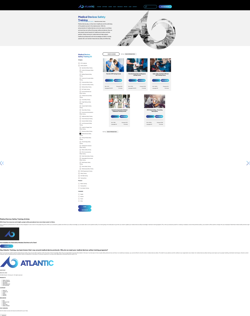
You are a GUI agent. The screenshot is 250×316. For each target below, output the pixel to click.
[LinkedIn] (1, 313)
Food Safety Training (86, 99)
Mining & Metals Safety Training (85, 138)
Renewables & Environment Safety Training (86, 159)
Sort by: (122, 54)
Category (80, 59)
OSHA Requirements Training (86, 171)
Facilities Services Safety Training (85, 96)
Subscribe (4, 315)
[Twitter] (4, 313)
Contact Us (5, 291)
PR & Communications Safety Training (85, 152)
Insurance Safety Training (87, 121)
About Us (5, 290)
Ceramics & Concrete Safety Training (86, 79)
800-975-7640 (3, 272)
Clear (84, 206)
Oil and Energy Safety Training (85, 142)
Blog (4, 300)
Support (4, 294)
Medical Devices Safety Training (100, 21)
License (110, 6)
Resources (120, 6)
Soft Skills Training (84, 175)
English (81, 194)
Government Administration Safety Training (86, 113)
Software (104, 6)
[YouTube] (6, 313)
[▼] (118, 132)
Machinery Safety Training (87, 131)
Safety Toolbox (6, 305)
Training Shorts (83, 178)
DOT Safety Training (86, 89)
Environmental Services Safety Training (85, 92)
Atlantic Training (83, 183)
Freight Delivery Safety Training (85, 102)
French (81, 198)
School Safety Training (86, 166)
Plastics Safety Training (86, 149)
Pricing (4, 303)
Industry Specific (90, 21)
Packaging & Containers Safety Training (85, 146)
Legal (4, 292)
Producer (80, 180)
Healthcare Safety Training (87, 116)
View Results (85, 209)
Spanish (82, 196)
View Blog (6, 246)
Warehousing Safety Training (87, 168)
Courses (99, 6)
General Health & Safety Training (85, 106)
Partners (4, 295)
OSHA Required (6, 284)
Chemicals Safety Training (87, 82)
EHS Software (6, 285)
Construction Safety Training (87, 84)
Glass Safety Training (86, 110)
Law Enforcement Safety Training (85, 124)
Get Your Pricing (165, 6)
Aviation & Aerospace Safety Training (86, 71)
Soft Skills (5, 282)
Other (81, 201)
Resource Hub (6, 301)
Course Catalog (84, 21)
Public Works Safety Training (87, 156)
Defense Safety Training (86, 87)
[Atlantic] (86, 6)
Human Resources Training (87, 118)
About (114, 6)
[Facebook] (3, 313)
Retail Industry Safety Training (84, 163)
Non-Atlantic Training (84, 188)
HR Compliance (83, 63)
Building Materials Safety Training (85, 75)
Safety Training (83, 173)
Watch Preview (118, 80)
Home (79, 21)
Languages (80, 191)
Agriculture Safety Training (87, 67)
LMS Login (5, 304)
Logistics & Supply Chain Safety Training (85, 128)
